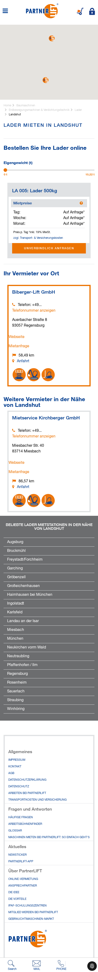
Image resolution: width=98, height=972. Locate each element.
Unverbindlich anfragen (49, 248)
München (15, 639)
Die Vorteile (17, 899)
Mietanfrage (19, 346)
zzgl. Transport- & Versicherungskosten (38, 238)
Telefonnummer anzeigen (33, 311)
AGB (11, 773)
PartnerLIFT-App (20, 861)
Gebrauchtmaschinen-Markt (31, 919)
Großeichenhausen (23, 586)
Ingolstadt (15, 604)
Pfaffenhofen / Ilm (22, 665)
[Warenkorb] (80, 11)
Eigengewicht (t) (18, 162)
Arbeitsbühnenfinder (25, 824)
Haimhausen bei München (29, 595)
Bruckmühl (16, 551)
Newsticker (17, 855)
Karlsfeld (14, 612)
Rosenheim (17, 683)
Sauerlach (15, 691)
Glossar (15, 830)
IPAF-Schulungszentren (27, 905)
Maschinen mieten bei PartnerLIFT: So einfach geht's (49, 837)
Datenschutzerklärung (27, 780)
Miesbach (15, 630)
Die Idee (13, 892)
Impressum (16, 760)
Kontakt (14, 766)
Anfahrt (23, 361)
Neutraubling (18, 656)
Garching (15, 568)
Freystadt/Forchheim (25, 560)
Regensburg (17, 674)
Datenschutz (18, 786)
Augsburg (15, 542)
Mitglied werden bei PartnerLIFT (33, 912)
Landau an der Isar (23, 621)
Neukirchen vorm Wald (26, 647)
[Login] (92, 11)
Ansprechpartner (22, 885)
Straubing (15, 700)
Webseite (16, 337)
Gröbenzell (16, 577)
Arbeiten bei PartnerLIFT (27, 793)
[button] (52, 38)
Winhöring (15, 709)
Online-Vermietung (23, 879)
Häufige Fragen (20, 817)
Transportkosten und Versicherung (37, 799)
